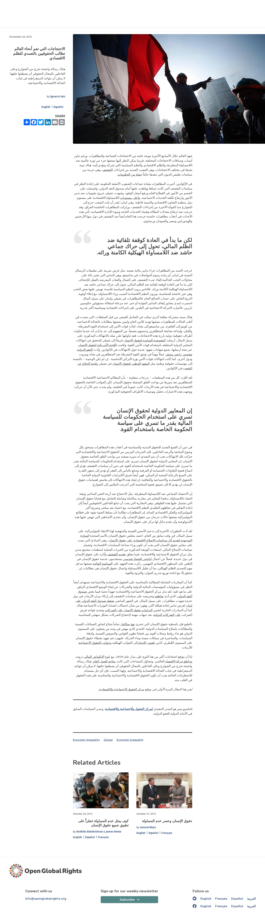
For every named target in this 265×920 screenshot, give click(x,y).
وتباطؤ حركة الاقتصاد (178, 661)
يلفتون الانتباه (146, 643)
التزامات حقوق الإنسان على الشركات (128, 610)
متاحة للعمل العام (104, 661)
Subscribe (127, 899)
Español (58, 107)
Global (108, 740)
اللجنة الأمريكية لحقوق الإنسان (97, 345)
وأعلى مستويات (130, 198)
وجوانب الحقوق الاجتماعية (95, 643)
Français (103, 837)
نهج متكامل (127, 624)
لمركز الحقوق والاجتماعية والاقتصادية (129, 709)
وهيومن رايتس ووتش (178, 354)
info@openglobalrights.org (45, 899)
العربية (251, 899)
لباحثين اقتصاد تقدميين (137, 559)
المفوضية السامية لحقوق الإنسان (144, 340)
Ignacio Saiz (57, 96)
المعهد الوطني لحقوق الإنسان (131, 364)
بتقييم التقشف (116, 554)
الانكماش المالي (94, 657)
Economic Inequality (86, 740)
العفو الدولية (85, 350)
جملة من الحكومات (130, 175)
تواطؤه (159, 596)
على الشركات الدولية (167, 615)
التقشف (107, 170)
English (45, 107)
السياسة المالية (103, 564)
